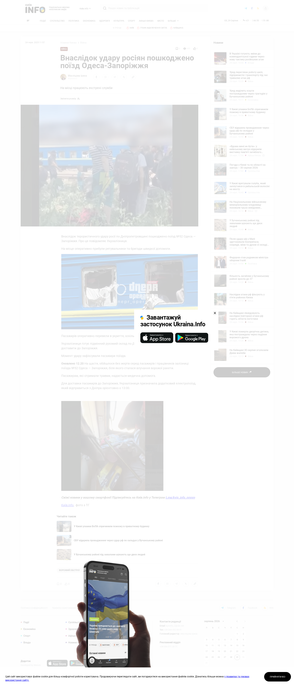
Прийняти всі (277, 677)
